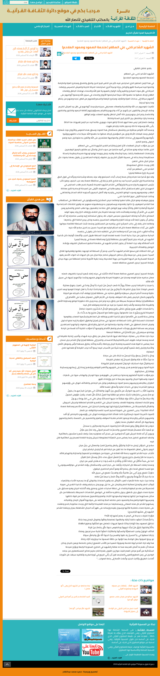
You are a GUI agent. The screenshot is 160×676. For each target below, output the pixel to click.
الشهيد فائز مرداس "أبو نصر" (79, 608)
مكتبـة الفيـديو (53, 2)
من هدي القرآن (35, 199)
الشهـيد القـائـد (113, 26)
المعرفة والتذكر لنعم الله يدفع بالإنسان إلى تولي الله (25, 88)
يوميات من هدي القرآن (45, 42)
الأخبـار (97, 26)
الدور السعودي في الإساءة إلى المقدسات (23, 167)
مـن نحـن (129, 26)
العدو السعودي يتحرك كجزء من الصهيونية (22, 180)
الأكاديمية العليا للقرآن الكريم (140, 33)
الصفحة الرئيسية (147, 26)
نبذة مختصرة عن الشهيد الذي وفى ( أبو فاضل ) (75, 587)
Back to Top (7, 664)
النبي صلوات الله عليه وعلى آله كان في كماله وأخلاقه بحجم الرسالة (22, 374)
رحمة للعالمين (30, 384)
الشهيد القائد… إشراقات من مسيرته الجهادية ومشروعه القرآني (125, 587)
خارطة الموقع (71, 2)
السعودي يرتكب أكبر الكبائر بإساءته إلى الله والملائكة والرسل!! (24, 155)
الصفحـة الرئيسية (148, 40)
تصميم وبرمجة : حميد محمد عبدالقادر (80, 672)
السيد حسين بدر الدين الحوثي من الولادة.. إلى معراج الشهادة (123, 610)
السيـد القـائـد (82, 26)
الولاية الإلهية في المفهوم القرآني (24, 346)
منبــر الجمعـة (31, 40)
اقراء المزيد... (15, 190)
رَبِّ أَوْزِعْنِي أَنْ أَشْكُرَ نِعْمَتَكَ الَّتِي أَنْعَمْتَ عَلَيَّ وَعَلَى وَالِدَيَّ (25, 50)
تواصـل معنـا (36, 2)
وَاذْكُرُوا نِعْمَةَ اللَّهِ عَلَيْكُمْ (28, 61)
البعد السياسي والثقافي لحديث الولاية (22, 359)
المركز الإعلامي (42, 26)
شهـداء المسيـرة (62, 26)
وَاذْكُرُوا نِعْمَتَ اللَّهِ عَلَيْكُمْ (28, 74)
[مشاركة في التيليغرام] (76, 59)
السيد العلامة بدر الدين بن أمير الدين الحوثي (74, 596)
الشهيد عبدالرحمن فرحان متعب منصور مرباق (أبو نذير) (124, 598)
